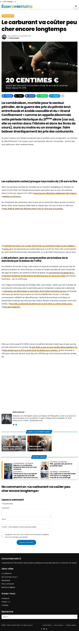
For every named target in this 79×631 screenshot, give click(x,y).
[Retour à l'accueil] (35, 6)
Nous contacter (8, 584)
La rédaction (7, 573)
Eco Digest (8, 16)
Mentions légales (8, 587)
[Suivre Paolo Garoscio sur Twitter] (13, 424)
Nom (4, 519)
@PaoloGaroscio (36, 420)
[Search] (75, 617)
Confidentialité (46, 625)
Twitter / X (6, 602)
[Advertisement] (39, 163)
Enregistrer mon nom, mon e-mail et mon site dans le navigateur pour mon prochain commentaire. (27, 536)
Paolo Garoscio (18, 412)
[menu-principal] (76, 6)
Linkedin (5, 605)
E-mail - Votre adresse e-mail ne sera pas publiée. (19, 527)
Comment (6, 508)
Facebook (5, 598)
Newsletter (6, 580)
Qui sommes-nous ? (10, 577)
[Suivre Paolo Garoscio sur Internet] (16, 424)
